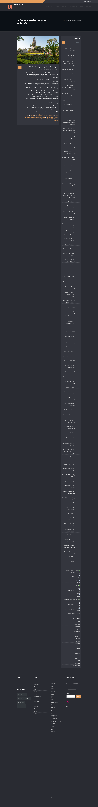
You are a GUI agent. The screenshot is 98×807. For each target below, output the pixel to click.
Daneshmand (21, 702)
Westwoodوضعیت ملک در (69, 351)
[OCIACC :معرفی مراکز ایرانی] (78, 504)
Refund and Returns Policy (56, 721)
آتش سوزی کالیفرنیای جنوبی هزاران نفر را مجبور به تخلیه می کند (69, 130)
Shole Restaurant (71, 613)
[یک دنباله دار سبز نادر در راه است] (78, 469)
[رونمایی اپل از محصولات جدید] (78, 111)
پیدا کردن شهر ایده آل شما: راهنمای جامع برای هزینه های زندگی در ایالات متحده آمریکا (69, 232)
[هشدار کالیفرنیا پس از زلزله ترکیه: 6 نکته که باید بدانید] (78, 458)
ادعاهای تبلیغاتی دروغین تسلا (68, 188)
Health (35, 691)
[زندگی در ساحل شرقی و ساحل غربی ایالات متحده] (78, 260)
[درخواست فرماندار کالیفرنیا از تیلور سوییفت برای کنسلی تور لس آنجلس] (78, 224)
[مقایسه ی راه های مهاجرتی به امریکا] (78, 272)
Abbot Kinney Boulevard (70, 585)
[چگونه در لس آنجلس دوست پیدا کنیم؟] (78, 254)
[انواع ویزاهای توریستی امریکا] (78, 250)
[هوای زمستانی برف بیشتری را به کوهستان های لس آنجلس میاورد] (78, 450)
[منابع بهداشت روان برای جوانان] (78, 536)
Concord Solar (50, 118)
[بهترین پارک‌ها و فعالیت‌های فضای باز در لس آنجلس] (78, 152)
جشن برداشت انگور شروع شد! (68, 69)
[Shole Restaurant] (78, 615)
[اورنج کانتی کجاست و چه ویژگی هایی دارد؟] (78, 427)
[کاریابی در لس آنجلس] (78, 514)
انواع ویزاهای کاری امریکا (69, 244)
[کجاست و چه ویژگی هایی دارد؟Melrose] (78, 404)
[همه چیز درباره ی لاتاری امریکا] (78, 277)
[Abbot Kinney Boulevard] (78, 587)
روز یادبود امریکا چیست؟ (69, 178)
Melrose (52, 708)
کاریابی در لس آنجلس (70, 513)
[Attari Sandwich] (78, 605)
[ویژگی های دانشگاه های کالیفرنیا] (78, 382)
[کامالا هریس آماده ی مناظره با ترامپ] (78, 158)
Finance (36, 686)
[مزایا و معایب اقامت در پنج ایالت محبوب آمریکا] (78, 218)
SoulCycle (73, 566)
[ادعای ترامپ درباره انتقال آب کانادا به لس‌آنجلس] (78, 81)
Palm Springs (53, 716)
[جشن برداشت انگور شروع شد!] (78, 70)
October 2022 (77, 663)
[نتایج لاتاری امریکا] (78, 202)
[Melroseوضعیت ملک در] (78, 348)
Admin (40, 69)
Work (35, 716)
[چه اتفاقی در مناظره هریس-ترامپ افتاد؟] (78, 116)
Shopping (36, 708)
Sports (35, 711)
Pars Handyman (38, 115)
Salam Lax (20, 698)
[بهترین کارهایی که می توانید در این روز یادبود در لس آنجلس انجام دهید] (78, 172)
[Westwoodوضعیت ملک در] (78, 352)
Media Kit (53, 707)
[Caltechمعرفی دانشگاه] (78, 333)
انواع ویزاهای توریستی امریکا (68, 248)
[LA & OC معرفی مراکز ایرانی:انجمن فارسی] (78, 508)
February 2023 (77, 655)
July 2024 (78, 638)
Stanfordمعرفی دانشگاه (70, 336)
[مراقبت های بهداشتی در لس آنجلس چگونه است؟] (78, 530)
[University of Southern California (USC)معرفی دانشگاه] (78, 307)
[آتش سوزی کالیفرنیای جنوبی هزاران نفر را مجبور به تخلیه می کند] (78, 129)
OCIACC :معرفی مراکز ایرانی (68, 502)
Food (35, 689)
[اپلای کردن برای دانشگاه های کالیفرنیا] (78, 288)
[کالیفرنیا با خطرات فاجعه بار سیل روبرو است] (78, 486)
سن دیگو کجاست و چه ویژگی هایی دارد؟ (73, 20)
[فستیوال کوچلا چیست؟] (78, 388)
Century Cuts (42, 117)
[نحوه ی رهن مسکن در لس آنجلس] (78, 207)
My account (53, 710)
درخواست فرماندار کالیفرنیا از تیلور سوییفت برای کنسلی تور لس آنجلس (68, 224)
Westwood (53, 731)
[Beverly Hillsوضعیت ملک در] (78, 362)
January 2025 (77, 629)
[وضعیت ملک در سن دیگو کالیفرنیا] (78, 399)
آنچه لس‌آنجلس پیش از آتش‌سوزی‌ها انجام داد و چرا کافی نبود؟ (68, 87)
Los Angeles (53, 705)
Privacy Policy (54, 718)
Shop (52, 724)
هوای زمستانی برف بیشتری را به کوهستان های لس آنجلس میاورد (68, 451)
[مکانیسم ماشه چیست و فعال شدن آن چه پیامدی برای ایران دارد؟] (78, 62)
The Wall (73, 561)
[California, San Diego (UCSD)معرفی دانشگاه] (78, 322)
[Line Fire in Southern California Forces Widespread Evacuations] (78, 122)
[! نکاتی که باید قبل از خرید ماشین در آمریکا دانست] (78, 541)
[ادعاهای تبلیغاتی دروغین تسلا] (78, 190)
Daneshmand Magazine (37, 114)
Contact (88, 6)
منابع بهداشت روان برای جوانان (68, 534)
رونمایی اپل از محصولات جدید (68, 110)
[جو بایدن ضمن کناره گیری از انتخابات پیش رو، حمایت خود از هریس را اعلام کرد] (78, 164)
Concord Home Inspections (40, 118)
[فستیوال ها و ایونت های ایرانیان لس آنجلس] (78, 366)
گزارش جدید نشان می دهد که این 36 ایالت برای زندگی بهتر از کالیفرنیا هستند (69, 195)
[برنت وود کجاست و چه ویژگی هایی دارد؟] (78, 410)
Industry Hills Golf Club (70, 556)
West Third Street (71, 590)
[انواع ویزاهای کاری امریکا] (78, 245)
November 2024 (77, 631)
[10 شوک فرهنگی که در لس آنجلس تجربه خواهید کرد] (78, 301)
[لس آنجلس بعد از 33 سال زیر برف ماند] (78, 439)
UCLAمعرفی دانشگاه (70, 327)
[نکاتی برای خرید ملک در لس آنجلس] (78, 393)
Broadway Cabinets (50, 117)
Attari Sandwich (71, 604)
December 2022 (77, 660)
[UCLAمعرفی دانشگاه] (78, 328)
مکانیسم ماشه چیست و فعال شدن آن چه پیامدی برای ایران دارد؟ (69, 63)
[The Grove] (78, 596)
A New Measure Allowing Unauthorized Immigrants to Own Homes (69, 138)
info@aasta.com (87, 1)
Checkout (53, 688)
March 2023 (77, 653)
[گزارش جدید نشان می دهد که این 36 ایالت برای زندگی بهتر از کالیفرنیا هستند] (78, 194)
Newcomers (46, 69)
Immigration (64, 6)
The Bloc (73, 576)
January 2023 (77, 658)
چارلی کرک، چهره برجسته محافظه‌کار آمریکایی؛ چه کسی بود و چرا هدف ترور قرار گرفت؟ (69, 55)
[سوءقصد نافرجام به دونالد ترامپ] (78, 105)
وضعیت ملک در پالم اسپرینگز (68, 376)
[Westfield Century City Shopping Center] (78, 572)
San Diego (53, 723)
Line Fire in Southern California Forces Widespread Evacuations (69, 122)
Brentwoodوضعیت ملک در (69, 356)
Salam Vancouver (21, 694)
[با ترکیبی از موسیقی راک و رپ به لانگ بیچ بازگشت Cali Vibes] (78, 464)
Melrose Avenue (71, 581)
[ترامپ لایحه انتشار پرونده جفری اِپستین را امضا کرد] (78, 49)
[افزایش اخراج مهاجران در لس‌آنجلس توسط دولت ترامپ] (78, 75)
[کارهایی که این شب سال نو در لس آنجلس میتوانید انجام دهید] (78, 519)
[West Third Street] (78, 591)
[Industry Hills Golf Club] (78, 558)
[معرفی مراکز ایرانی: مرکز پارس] (78, 524)
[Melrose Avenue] (78, 582)
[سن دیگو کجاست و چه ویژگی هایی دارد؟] (78, 433)
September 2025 (76, 624)
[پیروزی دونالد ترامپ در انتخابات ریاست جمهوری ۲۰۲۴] (78, 100)
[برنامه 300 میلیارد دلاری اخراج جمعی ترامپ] (78, 94)
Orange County (54, 715)
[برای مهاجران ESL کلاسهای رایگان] (78, 552)
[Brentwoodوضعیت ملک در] (78, 357)
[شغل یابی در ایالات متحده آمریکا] (78, 266)
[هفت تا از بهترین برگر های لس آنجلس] (78, 184)
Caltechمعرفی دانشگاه (70, 331)
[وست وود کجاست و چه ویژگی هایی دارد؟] (78, 416)
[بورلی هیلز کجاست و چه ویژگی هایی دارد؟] (78, 421)
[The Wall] (78, 562)
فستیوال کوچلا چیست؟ (69, 387)
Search (68, 693)
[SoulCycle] (78, 567)
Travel (35, 713)
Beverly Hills (53, 683)
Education (36, 681)
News (52, 6)
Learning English (37, 696)
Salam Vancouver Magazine (49, 114)
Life (57, 6)
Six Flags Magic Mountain (69, 599)
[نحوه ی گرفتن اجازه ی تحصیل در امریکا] (78, 239)
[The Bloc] (78, 577)
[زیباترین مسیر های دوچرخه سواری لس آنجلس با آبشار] (78, 481)
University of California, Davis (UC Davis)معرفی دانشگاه (70, 294)
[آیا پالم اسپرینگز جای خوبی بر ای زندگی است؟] (78, 444)
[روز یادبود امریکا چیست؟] (78, 179)
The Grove (72, 595)
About (81, 6)
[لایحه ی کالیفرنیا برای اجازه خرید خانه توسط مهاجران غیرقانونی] (78, 145)
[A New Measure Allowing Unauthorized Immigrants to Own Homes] (78, 137)
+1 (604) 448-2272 (72, 688)
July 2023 (78, 646)
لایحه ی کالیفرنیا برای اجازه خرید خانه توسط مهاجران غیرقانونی (69, 145)
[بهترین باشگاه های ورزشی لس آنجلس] (78, 498)
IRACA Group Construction (48, 115)
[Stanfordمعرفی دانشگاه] (78, 337)
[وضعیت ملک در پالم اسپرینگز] (78, 378)
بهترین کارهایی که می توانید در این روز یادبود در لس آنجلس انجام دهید (68, 172)
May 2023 (78, 648)
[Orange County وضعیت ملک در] (78, 372)
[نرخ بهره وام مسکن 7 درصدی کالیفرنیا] (78, 212)
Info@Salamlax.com (72, 687)
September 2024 (76, 633)
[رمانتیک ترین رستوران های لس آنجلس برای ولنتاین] (78, 475)
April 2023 (78, 651)
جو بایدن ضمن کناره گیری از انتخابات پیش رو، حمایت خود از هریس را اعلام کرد (69, 164)
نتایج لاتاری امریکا (70, 201)
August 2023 (77, 643)
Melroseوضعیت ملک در (70, 346)
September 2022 (76, 665)
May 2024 (78, 641)
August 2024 (77, 636)
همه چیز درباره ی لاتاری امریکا (68, 276)
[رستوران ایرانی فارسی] (78, 610)
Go (63, 42)
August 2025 (77, 626)
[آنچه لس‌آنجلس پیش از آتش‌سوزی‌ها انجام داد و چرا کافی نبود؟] (78, 86)
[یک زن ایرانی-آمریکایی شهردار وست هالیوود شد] (78, 492)
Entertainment (37, 684)
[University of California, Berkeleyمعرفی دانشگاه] (78, 342)
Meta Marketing (28, 114)
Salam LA (18, 4)
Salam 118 (32, 115)
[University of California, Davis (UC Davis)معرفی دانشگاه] (78, 293)
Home (47, 6)
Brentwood (53, 685)
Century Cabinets (35, 117)
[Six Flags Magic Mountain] (78, 601)
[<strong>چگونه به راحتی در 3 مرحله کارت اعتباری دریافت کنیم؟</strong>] (78, 546)
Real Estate (74, 6)
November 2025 (77, 621)
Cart (52, 686)
